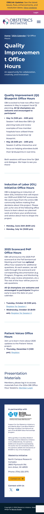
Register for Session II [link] (21, 313)
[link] (17, 21)
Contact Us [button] (15, 478)
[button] (11, 490)
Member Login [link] (26, 388)
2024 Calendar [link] (19, 36)
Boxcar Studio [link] (17, 509)
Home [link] (7, 36)
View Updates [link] (30, 8)
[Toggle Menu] (39, 22)
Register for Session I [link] (16, 306)
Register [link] (15, 352)
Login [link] (36, 13)
